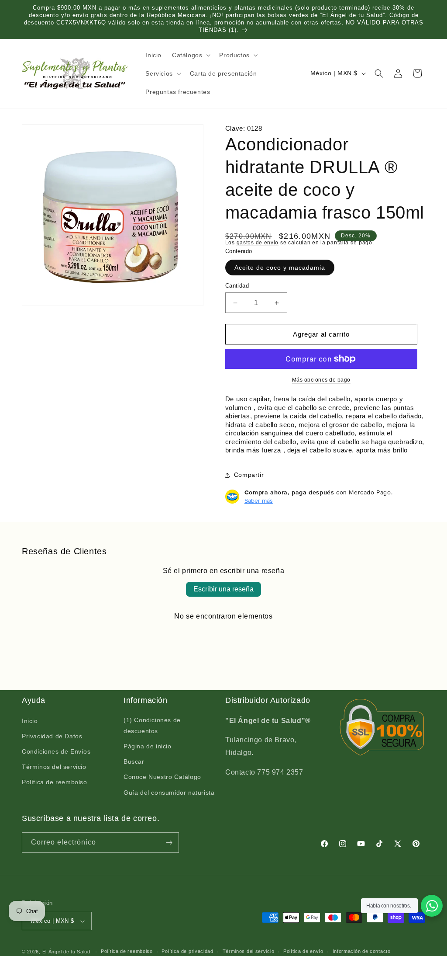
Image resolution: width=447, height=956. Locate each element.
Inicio (30, 720)
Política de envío (303, 951)
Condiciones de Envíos (56, 751)
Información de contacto (362, 951)
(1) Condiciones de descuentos (152, 725)
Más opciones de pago (321, 380)
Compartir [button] (249, 474)
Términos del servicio (54, 766)
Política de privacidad (187, 951)
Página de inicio (148, 746)
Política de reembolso (54, 782)
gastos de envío (258, 243)
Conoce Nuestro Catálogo (162, 776)
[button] (190, 55)
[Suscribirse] (169, 842)
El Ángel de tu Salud (66, 951)
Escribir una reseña (223, 589)
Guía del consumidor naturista (169, 792)
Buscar (134, 761)
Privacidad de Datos (52, 736)
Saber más (258, 500)
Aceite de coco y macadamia (279, 267)
